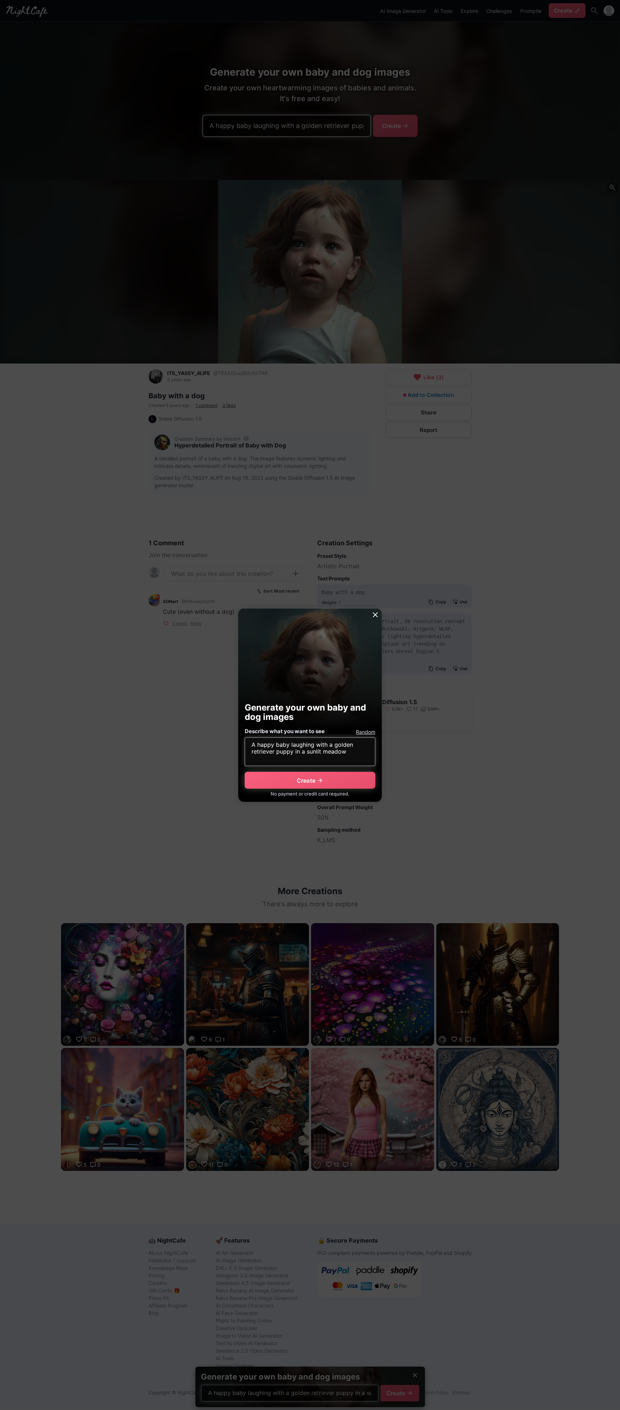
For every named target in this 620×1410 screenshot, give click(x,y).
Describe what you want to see (285, 731)
